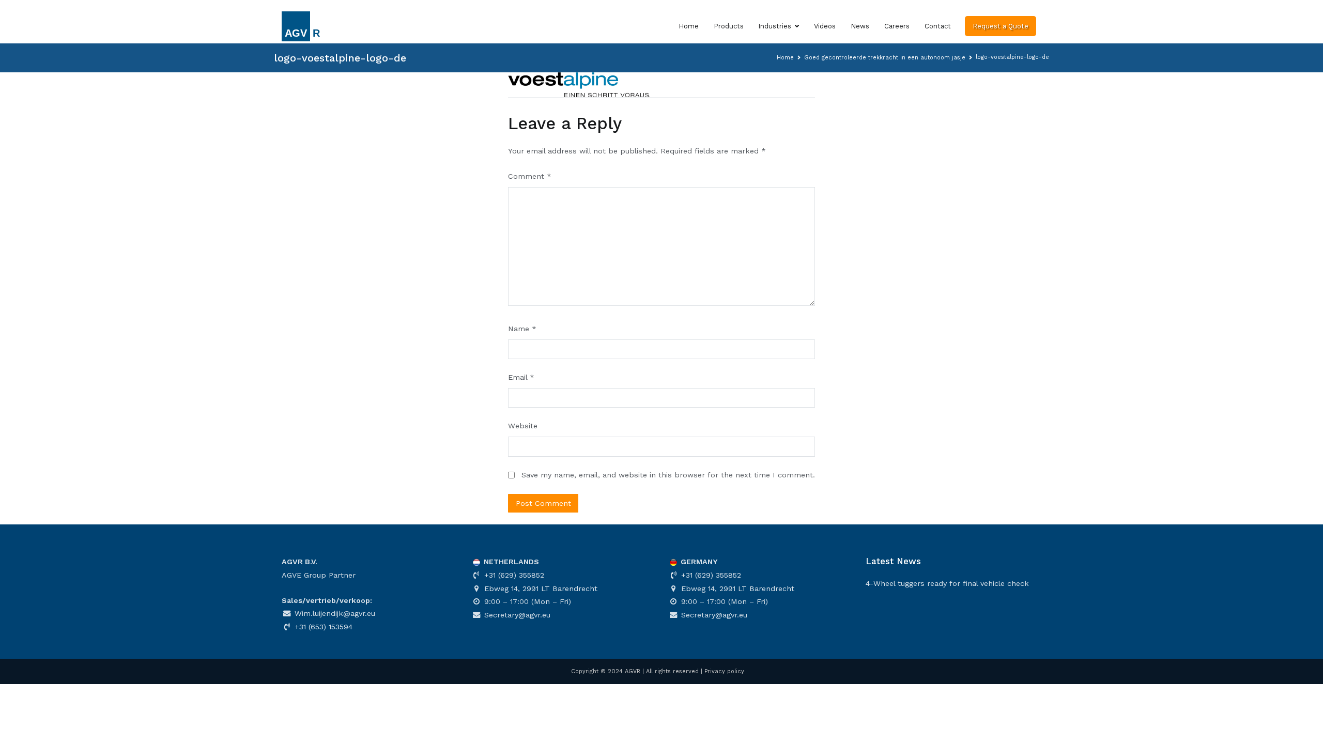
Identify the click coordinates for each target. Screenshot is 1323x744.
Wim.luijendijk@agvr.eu (333, 613)
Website (522, 426)
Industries (774, 26)
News (860, 26)
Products (729, 26)
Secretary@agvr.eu (516, 615)
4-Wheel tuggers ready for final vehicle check (947, 583)
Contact (938, 26)
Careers (897, 26)
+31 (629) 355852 (513, 575)
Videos (825, 26)
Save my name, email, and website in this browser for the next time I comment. (668, 475)
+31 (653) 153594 (322, 627)
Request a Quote (1000, 26)
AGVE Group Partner (319, 575)
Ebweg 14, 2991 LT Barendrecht (539, 588)
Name (522, 328)
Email (521, 377)
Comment (529, 176)
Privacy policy (724, 671)
